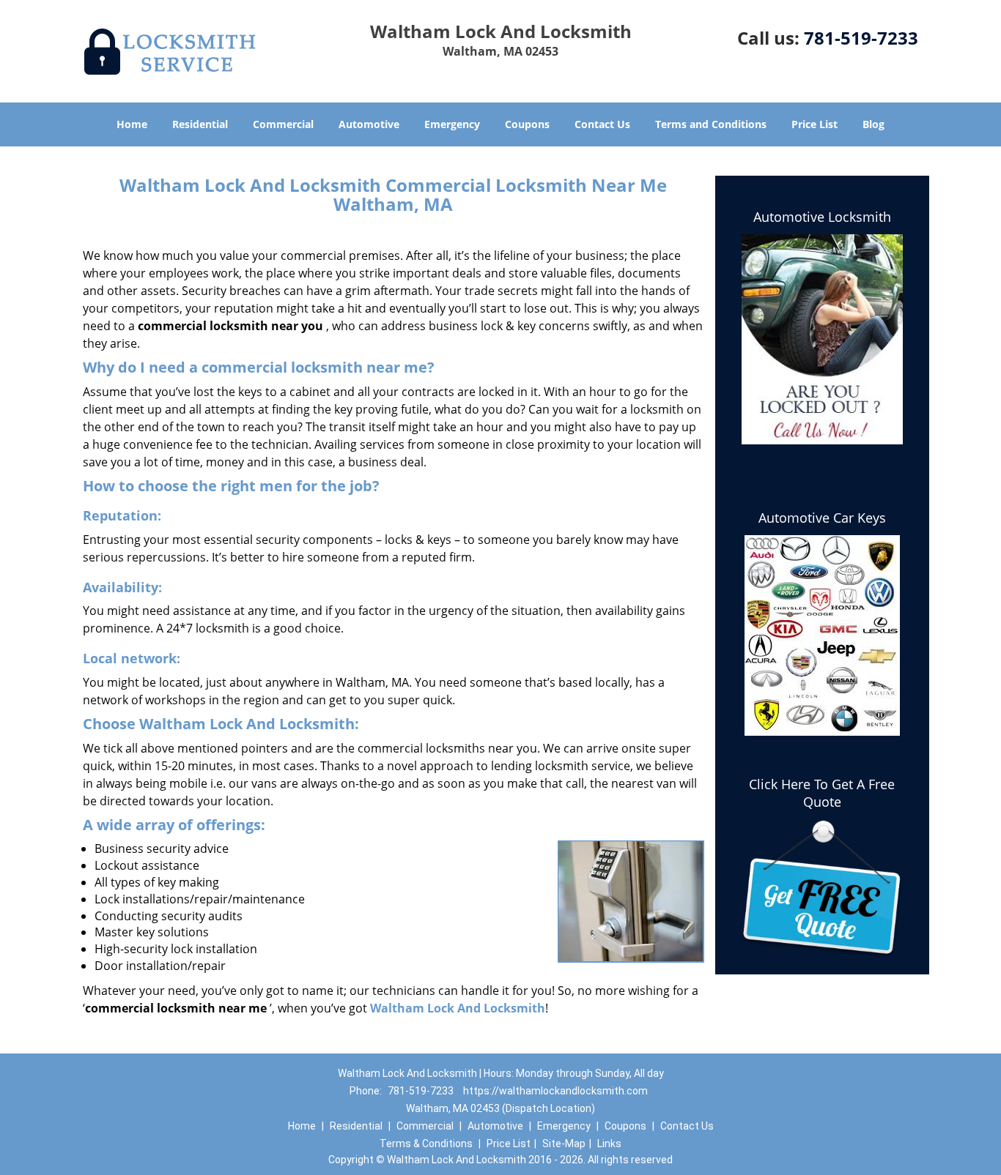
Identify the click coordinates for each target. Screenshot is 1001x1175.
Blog (873, 124)
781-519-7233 (861, 38)
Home (132, 124)
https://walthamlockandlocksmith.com (555, 1091)
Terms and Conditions (711, 124)
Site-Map (564, 1143)
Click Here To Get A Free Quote (822, 792)
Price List (814, 124)
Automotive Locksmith (822, 216)
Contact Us (602, 124)
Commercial (283, 124)
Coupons (527, 124)
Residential (200, 124)
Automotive (369, 124)
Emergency (452, 124)
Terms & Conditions (426, 1143)
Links (609, 1143)
